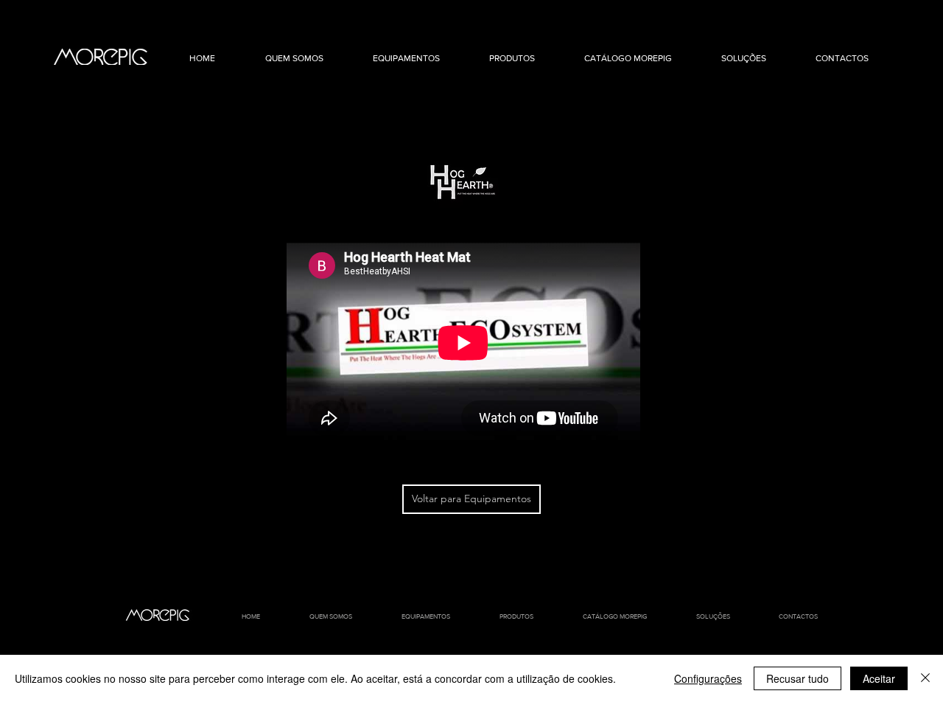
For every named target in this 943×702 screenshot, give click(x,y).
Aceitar (879, 678)
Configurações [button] (708, 678)
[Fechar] (925, 678)
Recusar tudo (797, 678)
